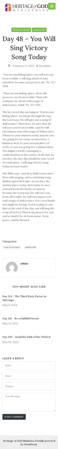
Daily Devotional (21, 29)
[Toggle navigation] (52, 6)
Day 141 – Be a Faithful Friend (20, 318)
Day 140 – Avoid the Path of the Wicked (26, 336)
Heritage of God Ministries (18, 440)
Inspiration (39, 29)
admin (46, 65)
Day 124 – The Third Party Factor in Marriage (24, 298)
